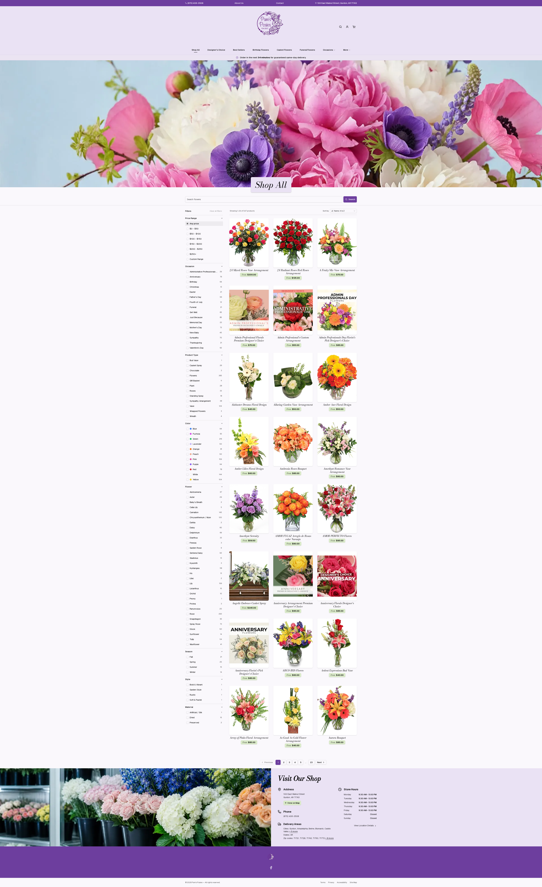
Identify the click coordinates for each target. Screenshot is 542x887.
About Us (239, 3)
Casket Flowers (284, 50)
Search (351, 199)
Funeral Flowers (307, 50)
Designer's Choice (216, 50)
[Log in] (347, 27)
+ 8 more (329, 838)
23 (311, 762)
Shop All (196, 50)
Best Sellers (239, 50)
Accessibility (342, 882)
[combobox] (343, 211)
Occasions (328, 50)
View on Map (293, 803)
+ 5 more (293, 831)
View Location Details (364, 825)
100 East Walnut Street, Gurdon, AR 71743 (337, 3)
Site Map (353, 882)
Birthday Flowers (261, 50)
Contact (280, 3)
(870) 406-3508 (195, 3)
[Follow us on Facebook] (271, 867)
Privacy (331, 882)
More (345, 50)
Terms (322, 882)
